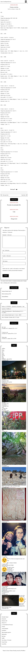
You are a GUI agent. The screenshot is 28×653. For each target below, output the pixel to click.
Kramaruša (4, 618)
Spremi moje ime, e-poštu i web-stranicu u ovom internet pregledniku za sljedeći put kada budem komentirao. (14, 269)
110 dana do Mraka (5, 521)
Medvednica (4, 634)
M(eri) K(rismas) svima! (6, 607)
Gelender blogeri (5, 617)
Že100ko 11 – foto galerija (7, 359)
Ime (6, 250)
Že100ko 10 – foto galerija (7, 382)
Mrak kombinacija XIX (6, 293)
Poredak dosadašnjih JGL (14, 205)
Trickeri (3, 626)
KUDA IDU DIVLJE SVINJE (8, 565)
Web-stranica (5, 261)
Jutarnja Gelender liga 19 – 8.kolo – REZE (13, 315)
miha (4, 333)
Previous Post (5, 195)
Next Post (23, 195)
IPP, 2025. (4, 327)
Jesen (3, 407)
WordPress (23, 650)
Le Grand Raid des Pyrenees (7, 624)
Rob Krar (4, 636)
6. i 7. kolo (4, 556)
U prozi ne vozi (5, 332)
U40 (14, 212)
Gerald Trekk (4, 642)
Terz (10, 9)
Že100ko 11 (4, 379)
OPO (3, 430)
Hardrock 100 (4, 620)
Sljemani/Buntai (5, 296)
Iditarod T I (4, 622)
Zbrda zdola (4, 337)
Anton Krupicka (5, 628)
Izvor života (4, 405)
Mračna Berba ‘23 (10, 569)
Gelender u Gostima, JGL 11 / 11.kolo (12, 317)
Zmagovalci (14, 219)
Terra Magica (4, 465)
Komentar (7, 235)
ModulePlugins (14, 5)
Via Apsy (4, 402)
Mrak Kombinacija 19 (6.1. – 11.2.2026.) (13, 312)
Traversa (3, 593)
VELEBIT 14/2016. (10, 567)
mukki (4, 328)
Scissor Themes (10, 650)
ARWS (3, 638)
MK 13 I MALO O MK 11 (12, 563)
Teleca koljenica (5, 586)
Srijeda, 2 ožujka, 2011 (16, 9)
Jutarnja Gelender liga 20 (7, 291)
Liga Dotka (4, 644)
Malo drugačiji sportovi (6, 632)
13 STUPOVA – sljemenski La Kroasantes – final (15, 306)
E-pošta (7, 255)
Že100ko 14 (9, 309)
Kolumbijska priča (12, 588)
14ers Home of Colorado (6, 640)
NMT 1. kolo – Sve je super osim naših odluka (11, 486)
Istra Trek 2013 (22, 595)
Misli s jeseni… (13, 590)
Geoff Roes (4, 630)
